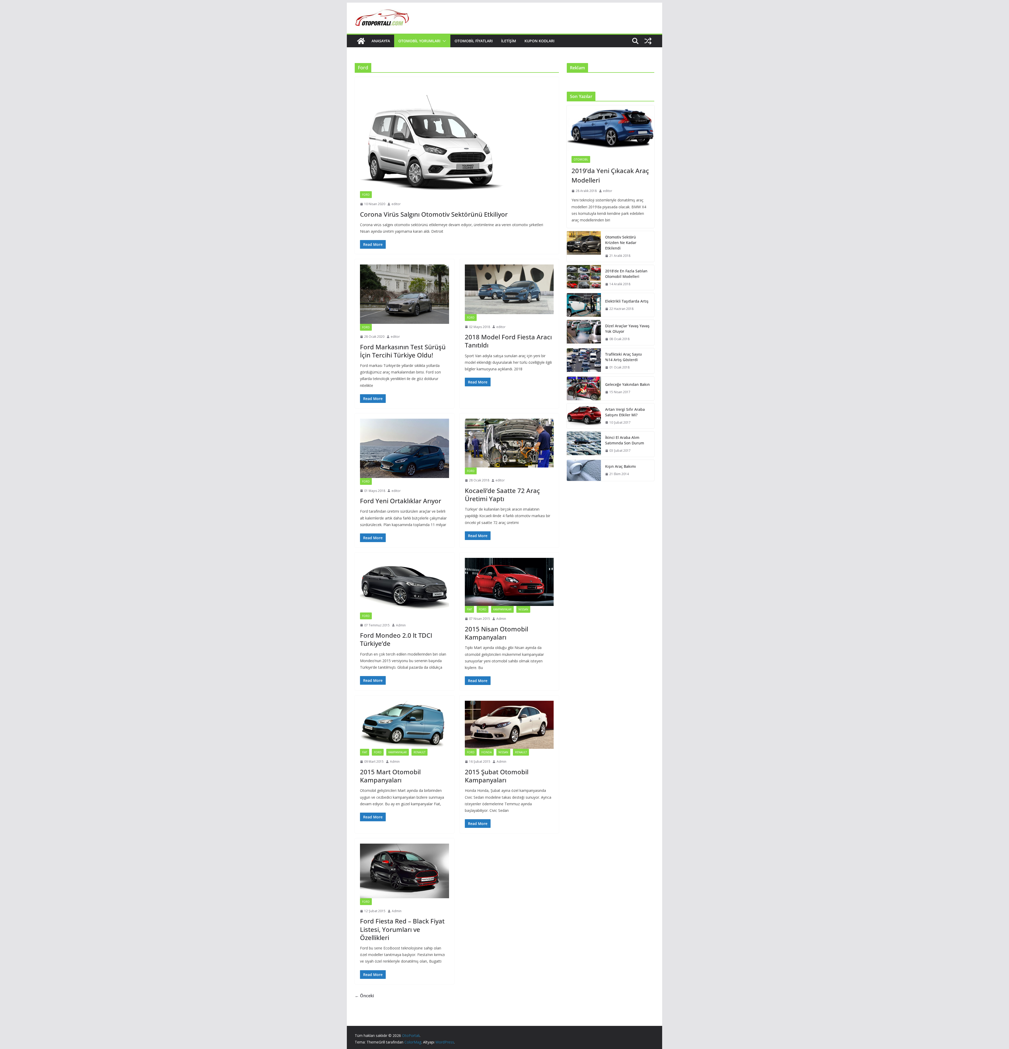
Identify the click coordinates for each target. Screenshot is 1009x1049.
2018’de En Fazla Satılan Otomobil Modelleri (626, 273)
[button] (443, 41)
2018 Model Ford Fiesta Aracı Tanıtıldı (508, 341)
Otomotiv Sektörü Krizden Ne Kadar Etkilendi (620, 243)
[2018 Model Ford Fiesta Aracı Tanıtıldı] (509, 289)
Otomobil (581, 159)
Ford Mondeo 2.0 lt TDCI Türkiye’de (396, 639)
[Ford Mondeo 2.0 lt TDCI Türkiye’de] (404, 585)
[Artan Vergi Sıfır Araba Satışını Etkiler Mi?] (584, 416)
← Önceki (364, 996)
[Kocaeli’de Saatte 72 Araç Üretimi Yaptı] (509, 443)
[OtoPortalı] (361, 41)
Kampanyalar (502, 609)
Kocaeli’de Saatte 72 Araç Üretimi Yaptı (502, 494)
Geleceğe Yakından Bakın (627, 384)
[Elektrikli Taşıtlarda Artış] (584, 305)
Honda (486, 752)
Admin (401, 625)
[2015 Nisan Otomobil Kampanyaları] (509, 582)
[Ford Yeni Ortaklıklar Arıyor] (404, 448)
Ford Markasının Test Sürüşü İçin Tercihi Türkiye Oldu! (403, 350)
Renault (419, 752)
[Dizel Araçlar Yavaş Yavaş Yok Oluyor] (584, 332)
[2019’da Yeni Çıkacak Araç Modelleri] (610, 128)
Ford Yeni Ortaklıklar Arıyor (400, 500)
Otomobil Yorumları (419, 40)
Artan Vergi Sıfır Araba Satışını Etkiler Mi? (625, 412)
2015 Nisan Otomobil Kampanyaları (496, 633)
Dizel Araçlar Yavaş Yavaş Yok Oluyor (627, 328)
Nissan (523, 609)
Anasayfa (381, 40)
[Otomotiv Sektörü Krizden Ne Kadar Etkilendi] (584, 246)
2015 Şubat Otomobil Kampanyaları (496, 775)
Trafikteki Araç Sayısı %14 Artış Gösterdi (623, 357)
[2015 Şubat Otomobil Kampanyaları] (509, 725)
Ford (366, 194)
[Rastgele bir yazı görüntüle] (648, 41)
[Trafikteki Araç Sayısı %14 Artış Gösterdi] (584, 360)
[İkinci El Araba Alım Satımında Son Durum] (584, 444)
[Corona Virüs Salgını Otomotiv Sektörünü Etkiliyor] (457, 136)
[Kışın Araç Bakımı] (584, 470)
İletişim (508, 40)
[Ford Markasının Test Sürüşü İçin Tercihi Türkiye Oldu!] (404, 294)
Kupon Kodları (539, 40)
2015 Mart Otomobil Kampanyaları (390, 775)
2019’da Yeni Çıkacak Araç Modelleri (610, 175)
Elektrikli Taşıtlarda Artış (626, 301)
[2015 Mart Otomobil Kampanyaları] (404, 725)
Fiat (469, 609)
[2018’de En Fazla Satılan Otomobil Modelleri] (584, 277)
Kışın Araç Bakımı (620, 466)
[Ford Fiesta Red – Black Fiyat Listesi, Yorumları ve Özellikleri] (404, 871)
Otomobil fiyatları (474, 40)
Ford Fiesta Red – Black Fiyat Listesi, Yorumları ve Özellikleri (402, 929)
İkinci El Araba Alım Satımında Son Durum (624, 440)
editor (396, 204)
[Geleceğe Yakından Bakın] (584, 388)
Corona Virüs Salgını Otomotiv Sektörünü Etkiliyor (434, 214)
